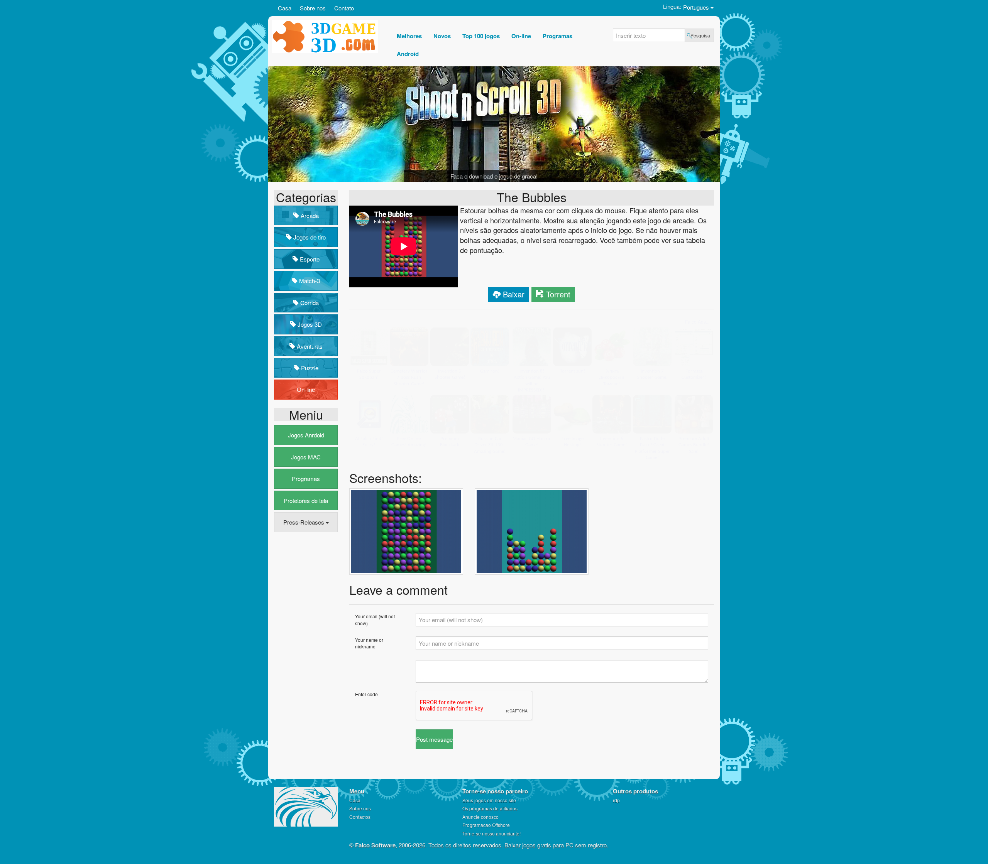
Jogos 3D (309, 324)
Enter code (366, 681)
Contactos (359, 816)
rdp (616, 800)
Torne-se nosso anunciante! (491, 833)
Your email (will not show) (375, 607)
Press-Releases (304, 522)
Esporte (309, 259)
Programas (306, 478)
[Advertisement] (305, 656)
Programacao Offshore (486, 825)
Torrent (558, 294)
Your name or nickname (369, 630)
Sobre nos (313, 8)
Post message (434, 726)
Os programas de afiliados (490, 808)
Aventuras (309, 346)
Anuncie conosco (480, 816)
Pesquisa (700, 35)
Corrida (309, 303)
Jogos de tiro (309, 237)
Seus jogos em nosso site (489, 800)
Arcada (309, 215)
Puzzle (308, 368)
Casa (284, 8)
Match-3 (309, 281)
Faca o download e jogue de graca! (494, 176)
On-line (306, 389)
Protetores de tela (306, 500)
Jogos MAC (306, 457)
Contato (344, 8)
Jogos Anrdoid (306, 435)
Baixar (513, 294)
